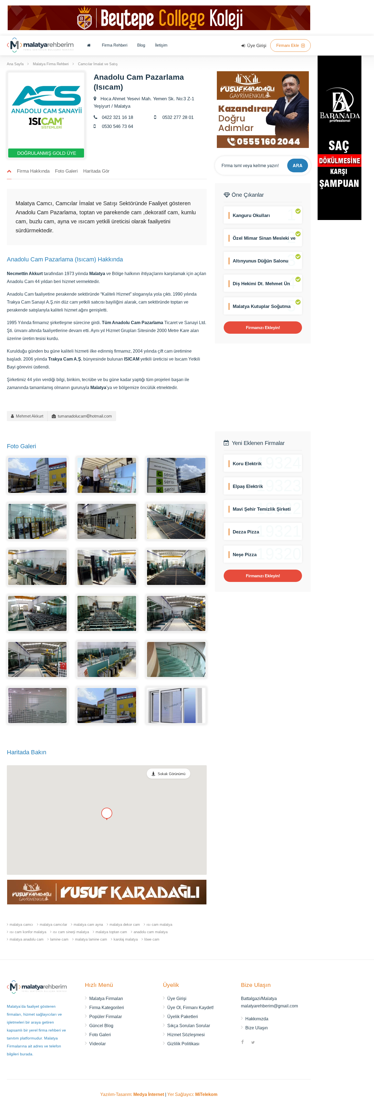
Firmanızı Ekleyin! (263, 327)
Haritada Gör (96, 171)
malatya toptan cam (111, 932)
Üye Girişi (256, 45)
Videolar (97, 1043)
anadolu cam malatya (151, 932)
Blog (141, 45)
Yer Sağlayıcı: (192, 1094)
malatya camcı (21, 924)
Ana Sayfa (15, 64)
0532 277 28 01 (177, 117)
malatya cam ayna (88, 924)
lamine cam (59, 939)
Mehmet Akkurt (29, 416)
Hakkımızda (256, 1018)
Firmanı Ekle (288, 45)
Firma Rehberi (114, 45)
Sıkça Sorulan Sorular (188, 1025)
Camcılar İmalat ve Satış (98, 64)
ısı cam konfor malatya (28, 932)
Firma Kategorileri (106, 1007)
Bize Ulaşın (256, 1028)
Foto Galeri (66, 171)
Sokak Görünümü (171, 774)
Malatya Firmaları (106, 998)
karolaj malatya (126, 939)
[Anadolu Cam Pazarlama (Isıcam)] (37, 475)
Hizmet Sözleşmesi (186, 1034)
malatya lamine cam (91, 939)
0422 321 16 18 (116, 117)
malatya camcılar (53, 924)
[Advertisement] (263, 387)
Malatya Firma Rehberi (51, 64)
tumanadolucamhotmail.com (84, 416)
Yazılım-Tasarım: (132, 1094)
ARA (298, 165)
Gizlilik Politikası (183, 1043)
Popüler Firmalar (105, 1016)
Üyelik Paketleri (182, 1016)
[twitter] (253, 1042)
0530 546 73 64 (116, 126)
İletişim (161, 45)
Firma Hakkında (33, 171)
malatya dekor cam (125, 924)
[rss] (263, 1042)
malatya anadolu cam (27, 939)
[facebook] (242, 1042)
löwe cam (151, 939)
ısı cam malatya (159, 924)
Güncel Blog (101, 1025)
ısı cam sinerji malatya (71, 932)
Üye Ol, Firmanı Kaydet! (190, 1007)
